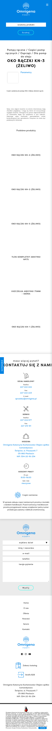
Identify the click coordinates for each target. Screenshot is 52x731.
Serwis (26, 624)
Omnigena (26, 9)
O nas (26, 608)
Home (26, 603)
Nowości (26, 618)
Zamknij (42, 728)
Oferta (26, 613)
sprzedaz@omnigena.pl (26, 398)
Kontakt (26, 629)
